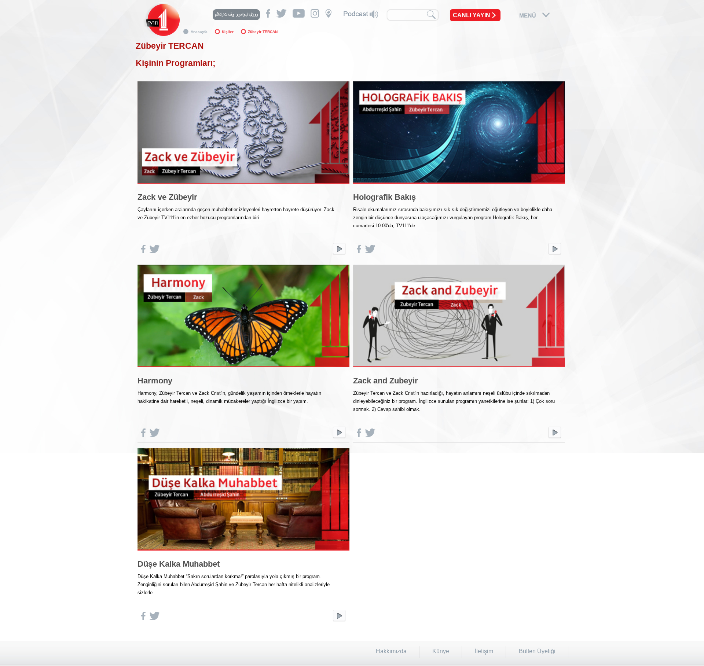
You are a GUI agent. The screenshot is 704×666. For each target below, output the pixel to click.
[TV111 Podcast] (361, 14)
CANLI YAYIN (471, 15)
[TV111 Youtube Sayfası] (299, 13)
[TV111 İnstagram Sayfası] (315, 13)
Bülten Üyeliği (537, 651)
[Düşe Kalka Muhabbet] (243, 552)
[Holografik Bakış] (459, 185)
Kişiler (228, 32)
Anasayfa (199, 32)
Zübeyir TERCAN (263, 32)
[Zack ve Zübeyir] (243, 185)
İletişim (484, 651)
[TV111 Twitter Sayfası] (281, 13)
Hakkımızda (391, 651)
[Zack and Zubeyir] (459, 369)
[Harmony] (243, 369)
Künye (440, 651)
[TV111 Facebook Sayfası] (268, 13)
